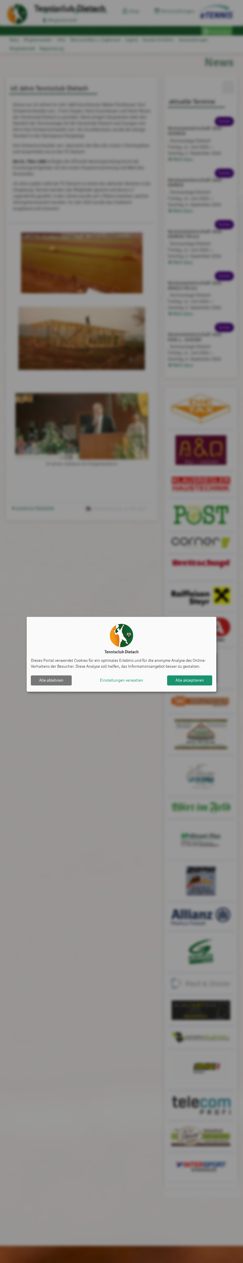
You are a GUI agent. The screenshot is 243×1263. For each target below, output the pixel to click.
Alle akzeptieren (189, 680)
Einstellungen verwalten (121, 680)
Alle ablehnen (51, 680)
